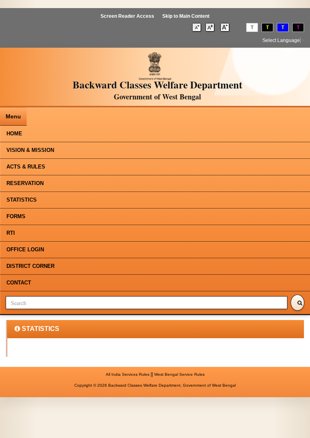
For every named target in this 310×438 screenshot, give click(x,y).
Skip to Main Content (185, 16)
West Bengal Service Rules (179, 374)
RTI (10, 233)
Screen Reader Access (127, 16)
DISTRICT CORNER (30, 266)
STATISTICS (21, 200)
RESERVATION (25, 183)
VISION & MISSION (30, 150)
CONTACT (18, 283)
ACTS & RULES (25, 167)
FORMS (15, 216)
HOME (14, 134)
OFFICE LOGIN (25, 249)
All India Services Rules (127, 374)
